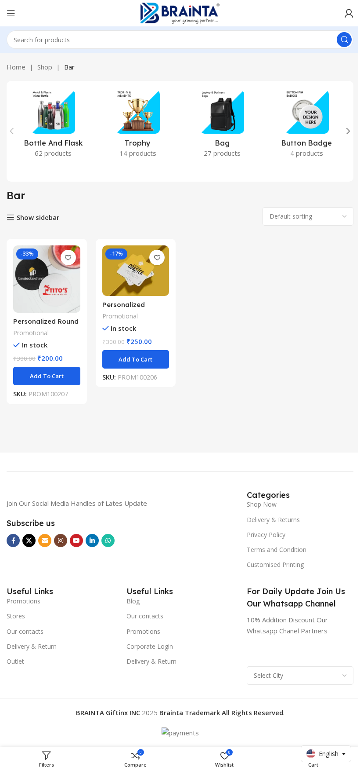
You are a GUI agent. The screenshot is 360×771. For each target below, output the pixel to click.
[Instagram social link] (60, 540)
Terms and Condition (276, 549)
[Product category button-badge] (307, 126)
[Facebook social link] (13, 540)
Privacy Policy (266, 534)
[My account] (349, 13)
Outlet (15, 661)
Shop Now (262, 504)
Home (16, 66)
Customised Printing (275, 564)
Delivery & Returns (273, 519)
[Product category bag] (222, 126)
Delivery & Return (32, 646)
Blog (133, 601)
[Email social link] (44, 540)
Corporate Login (149, 646)
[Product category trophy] (138, 126)
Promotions (23, 601)
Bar (69, 66)
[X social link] (29, 540)
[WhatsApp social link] (108, 540)
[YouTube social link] (76, 540)
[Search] (344, 39)
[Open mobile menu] (11, 13)
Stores (16, 616)
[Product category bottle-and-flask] (53, 126)
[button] (12, 131)
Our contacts (25, 631)
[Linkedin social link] (92, 540)
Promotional (31, 333)
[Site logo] (180, 12)
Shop (44, 66)
